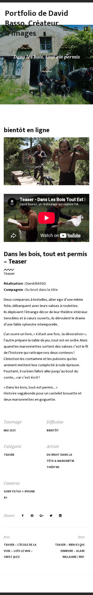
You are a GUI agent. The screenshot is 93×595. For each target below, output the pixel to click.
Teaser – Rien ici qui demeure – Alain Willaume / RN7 (69, 551)
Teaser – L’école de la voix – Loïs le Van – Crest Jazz (20, 551)
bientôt (53, 430)
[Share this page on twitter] (51, 515)
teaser (9, 454)
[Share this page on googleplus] (41, 515)
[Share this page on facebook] (22, 515)
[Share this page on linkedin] (60, 515)
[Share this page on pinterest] (32, 515)
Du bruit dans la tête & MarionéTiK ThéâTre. (60, 461)
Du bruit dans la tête (42, 290)
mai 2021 (10, 430)
